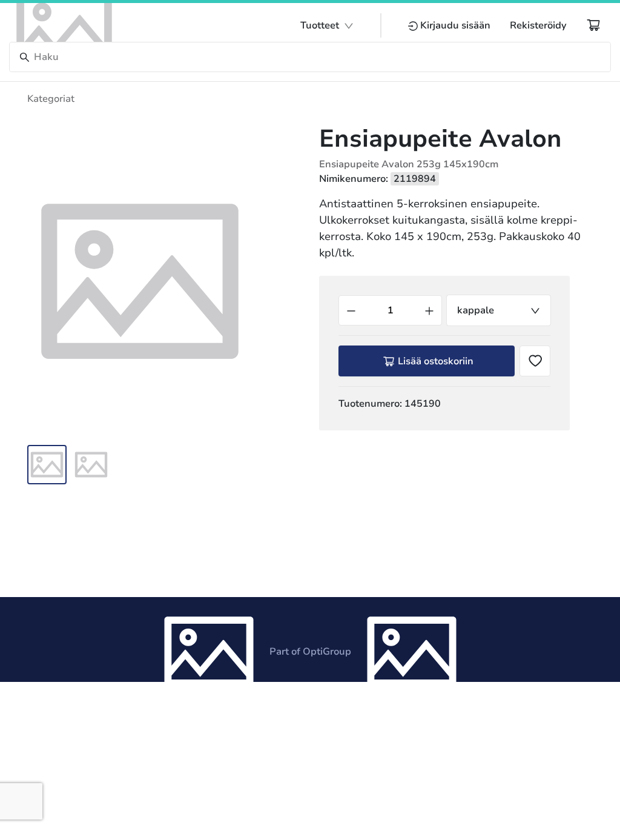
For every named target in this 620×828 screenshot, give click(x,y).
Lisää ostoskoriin (435, 361)
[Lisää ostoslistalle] (534, 361)
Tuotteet (319, 25)
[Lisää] (429, 310)
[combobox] (498, 310)
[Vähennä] (351, 310)
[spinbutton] (390, 310)
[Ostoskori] (593, 25)
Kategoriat (50, 98)
